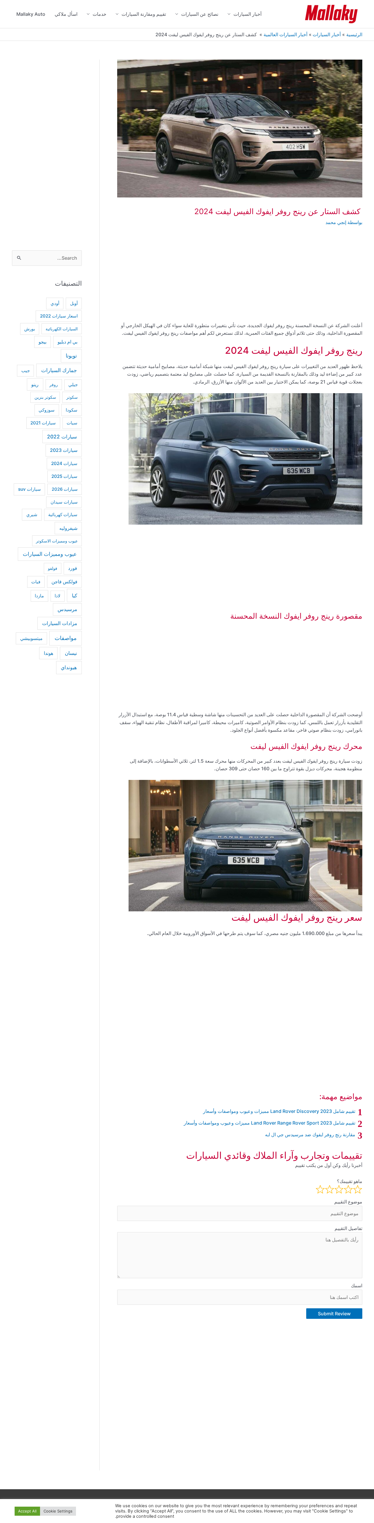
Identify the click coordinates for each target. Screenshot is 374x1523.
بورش (29, 329)
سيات (72, 423)
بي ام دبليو (67, 342)
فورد (72, 568)
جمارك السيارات (59, 370)
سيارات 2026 (65, 489)
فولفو (52, 568)
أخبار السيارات (247, 14)
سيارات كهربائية (62, 514)
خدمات (99, 14)
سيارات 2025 (64, 476)
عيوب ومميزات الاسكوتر (57, 540)
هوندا (48, 653)
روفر (53, 384)
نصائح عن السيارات (199, 14)
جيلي (73, 384)
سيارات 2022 (62, 436)
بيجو (42, 342)
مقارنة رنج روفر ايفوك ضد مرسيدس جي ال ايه (310, 1134)
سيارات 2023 (63, 450)
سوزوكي (47, 410)
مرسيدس (67, 609)
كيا (74, 595)
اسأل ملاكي (66, 14)
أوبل (74, 303)
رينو (35, 384)
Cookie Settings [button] (58, 1511)
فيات (35, 581)
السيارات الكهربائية (62, 328)
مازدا (39, 596)
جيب (25, 370)
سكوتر (72, 397)
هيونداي (69, 667)
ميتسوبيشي (31, 638)
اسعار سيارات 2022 (59, 316)
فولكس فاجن (64, 581)
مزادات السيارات (59, 623)
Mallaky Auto (30, 14)
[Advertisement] (239, 278)
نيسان (71, 653)
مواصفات (66, 638)
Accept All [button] (27, 1511)
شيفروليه (68, 528)
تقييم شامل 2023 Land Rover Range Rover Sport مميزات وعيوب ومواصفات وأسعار (269, 1123)
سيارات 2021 (43, 423)
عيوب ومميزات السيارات (50, 554)
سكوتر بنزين (45, 397)
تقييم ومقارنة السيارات (144, 14)
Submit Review (334, 1313)
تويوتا (71, 356)
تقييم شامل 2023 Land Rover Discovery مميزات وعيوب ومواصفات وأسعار (279, 1111)
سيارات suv (29, 489)
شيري (31, 514)
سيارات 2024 (64, 463)
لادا (57, 596)
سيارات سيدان (64, 502)
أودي (55, 303)
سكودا (71, 410)
